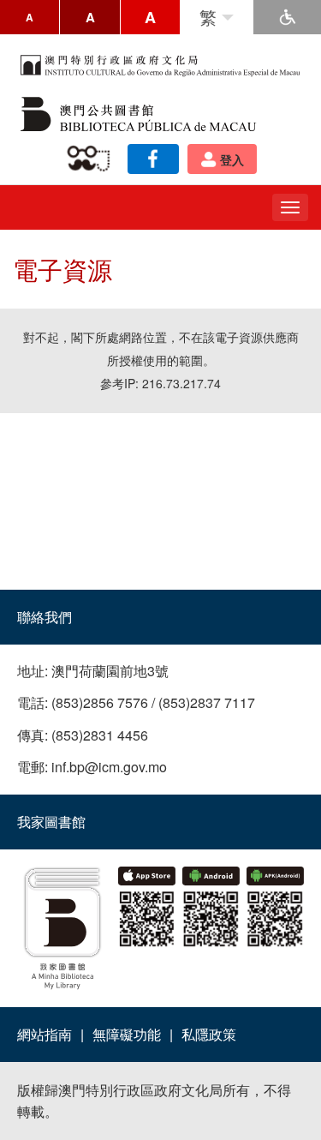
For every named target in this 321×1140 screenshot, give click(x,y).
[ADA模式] (287, 17)
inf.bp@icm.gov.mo (109, 767)
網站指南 (44, 1034)
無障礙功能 (126, 1034)
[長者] (92, 159)
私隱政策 (208, 1034)
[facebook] (153, 159)
